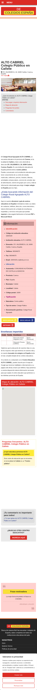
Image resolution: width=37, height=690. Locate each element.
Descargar (8, 320)
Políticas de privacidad (9, 649)
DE (19, 10)
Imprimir (7, 325)
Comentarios (9, 110)
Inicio (3, 643)
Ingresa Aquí (18, 538)
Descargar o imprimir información (16, 102)
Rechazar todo (18, 686)
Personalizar (18, 680)
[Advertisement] (18, 39)
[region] (18, 672)
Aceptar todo (18, 675)
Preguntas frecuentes (12, 108)
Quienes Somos (7, 646)
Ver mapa (4, 75)
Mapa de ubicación (11, 105)
